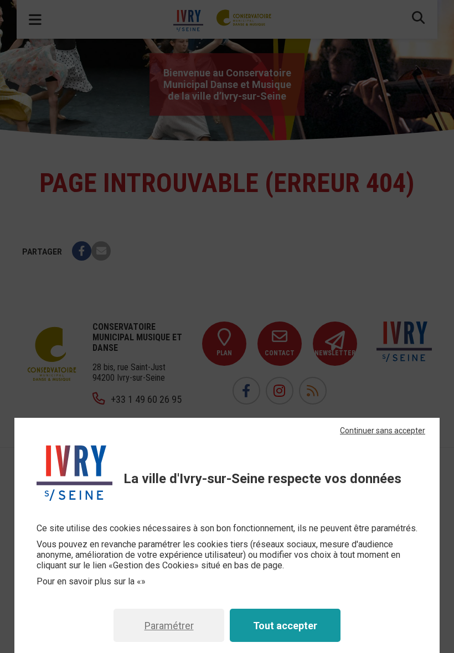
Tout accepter (285, 625)
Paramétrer (169, 625)
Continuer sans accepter (382, 430)
